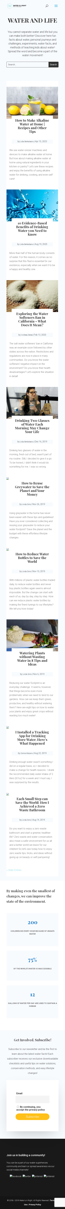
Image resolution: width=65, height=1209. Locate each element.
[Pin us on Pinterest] (37, 1176)
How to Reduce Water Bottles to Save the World (32, 558)
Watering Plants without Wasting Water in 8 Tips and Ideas (32, 658)
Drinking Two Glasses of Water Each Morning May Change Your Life (32, 426)
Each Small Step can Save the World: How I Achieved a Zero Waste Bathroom (32, 804)
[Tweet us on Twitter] (27, 1176)
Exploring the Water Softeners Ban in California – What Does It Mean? (32, 319)
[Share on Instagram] (49, 1176)
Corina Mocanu (27, 753)
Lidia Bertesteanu (27, 142)
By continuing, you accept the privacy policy (30, 1108)
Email (19, 1093)
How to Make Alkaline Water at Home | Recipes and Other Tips (32, 126)
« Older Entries (13, 870)
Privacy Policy (35, 1205)
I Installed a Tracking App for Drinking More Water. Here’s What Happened (32, 738)
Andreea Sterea (27, 335)
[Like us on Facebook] (15, 1176)
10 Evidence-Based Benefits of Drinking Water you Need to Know (32, 229)
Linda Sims (26, 504)
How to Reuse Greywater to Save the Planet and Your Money (32, 489)
